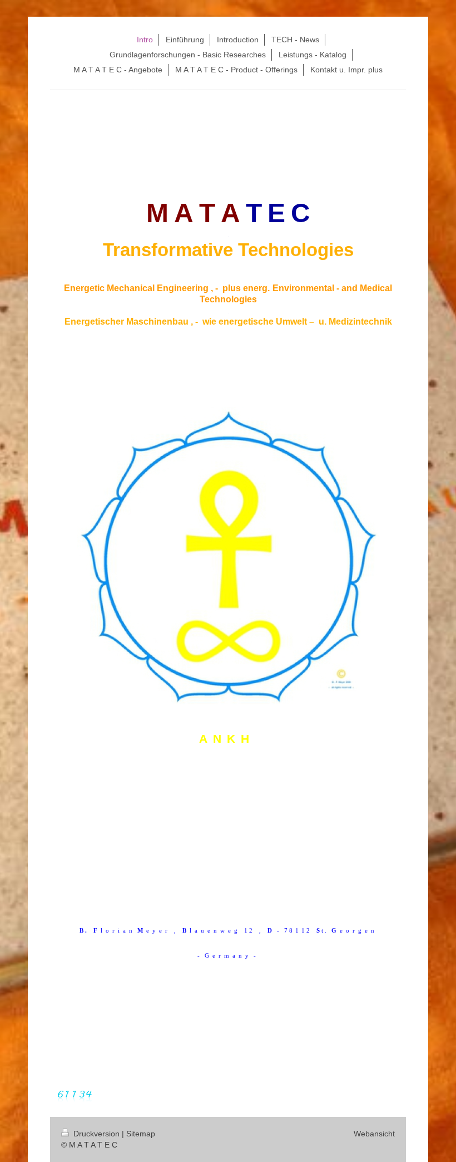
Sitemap (140, 1133)
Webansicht (374, 1133)
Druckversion (96, 1133)
